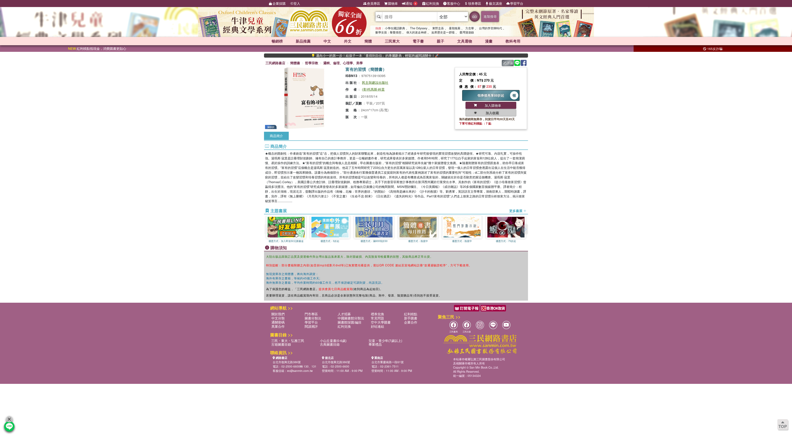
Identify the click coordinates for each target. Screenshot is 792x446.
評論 (510, 62)
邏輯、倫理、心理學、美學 (343, 62)
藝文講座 (495, 3)
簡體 (368, 41)
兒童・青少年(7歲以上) (385, 340)
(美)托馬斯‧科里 (373, 89)
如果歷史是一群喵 (443, 32)
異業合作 (278, 326)
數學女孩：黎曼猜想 (388, 32)
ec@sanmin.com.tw (300, 371)
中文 (327, 41)
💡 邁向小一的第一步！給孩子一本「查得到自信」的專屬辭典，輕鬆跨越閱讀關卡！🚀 (354, 55)
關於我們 (278, 314)
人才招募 (344, 314)
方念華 (469, 28)
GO (474, 16)
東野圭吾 (438, 28)
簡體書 (295, 62)
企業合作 (410, 322)
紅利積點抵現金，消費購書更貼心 (97, 48)
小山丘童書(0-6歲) (333, 340)
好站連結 (377, 326)
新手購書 (410, 318)
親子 (440, 41)
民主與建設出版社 (375, 82)
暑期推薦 (454, 28)
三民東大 (392, 41)
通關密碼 (278, 322)
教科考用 (513, 41)
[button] (525, 229)
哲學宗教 (311, 62)
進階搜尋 (490, 16)
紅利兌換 (432, 3)
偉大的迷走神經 (416, 32)
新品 (303, 41)
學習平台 (516, 3)
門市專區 (311, 314)
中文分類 (278, 318)
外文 (347, 41)
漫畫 (489, 41)
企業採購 (279, 3)
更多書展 (516, 211)
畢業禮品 (375, 344)
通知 (411, 3)
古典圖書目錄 (330, 344)
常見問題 (377, 318)
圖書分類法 (313, 318)
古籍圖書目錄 (281, 344)
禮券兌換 (377, 314)
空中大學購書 (381, 322)
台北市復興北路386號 (287, 362)
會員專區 (373, 3)
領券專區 (474, 3)
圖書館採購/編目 (350, 322)
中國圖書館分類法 (351, 318)
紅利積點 (410, 314)
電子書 (418, 41)
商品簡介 (276, 135)
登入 (296, 3)
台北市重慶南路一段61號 (387, 362)
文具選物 (464, 41)
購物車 (393, 3)
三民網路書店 (275, 62)
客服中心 (453, 3)
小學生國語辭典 (395, 28)
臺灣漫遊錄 (467, 32)
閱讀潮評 (311, 326)
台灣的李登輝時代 (490, 28)
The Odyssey (418, 28)
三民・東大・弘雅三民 (287, 340)
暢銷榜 (277, 41)
